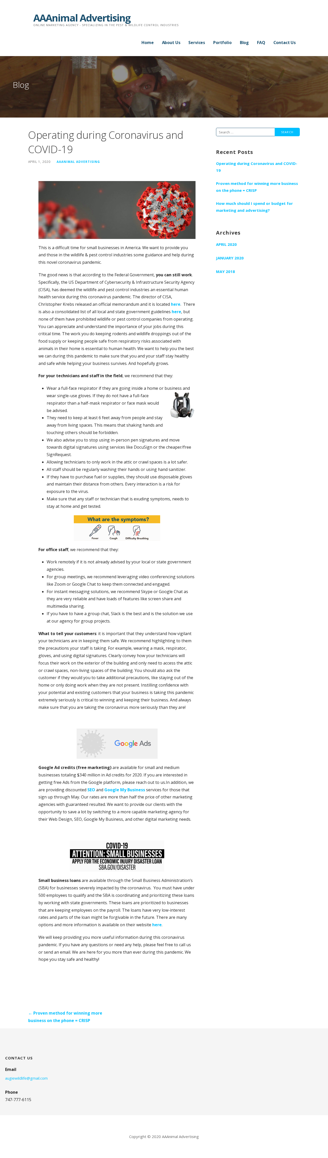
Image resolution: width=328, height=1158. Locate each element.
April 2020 (226, 244)
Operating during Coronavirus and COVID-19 (256, 167)
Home (147, 42)
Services (196, 42)
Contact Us (284, 42)
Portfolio (222, 42)
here (175, 304)
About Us (171, 42)
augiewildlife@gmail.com (26, 1078)
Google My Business (124, 790)
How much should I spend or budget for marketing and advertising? (254, 207)
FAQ (261, 42)
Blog (244, 42)
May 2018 (225, 271)
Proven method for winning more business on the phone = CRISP (257, 187)
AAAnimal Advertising (81, 17)
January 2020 (230, 257)
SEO (91, 790)
